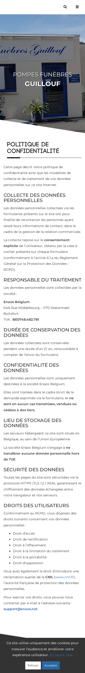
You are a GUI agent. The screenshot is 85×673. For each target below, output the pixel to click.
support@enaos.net (21, 609)
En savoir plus (61, 655)
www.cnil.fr (64, 577)
